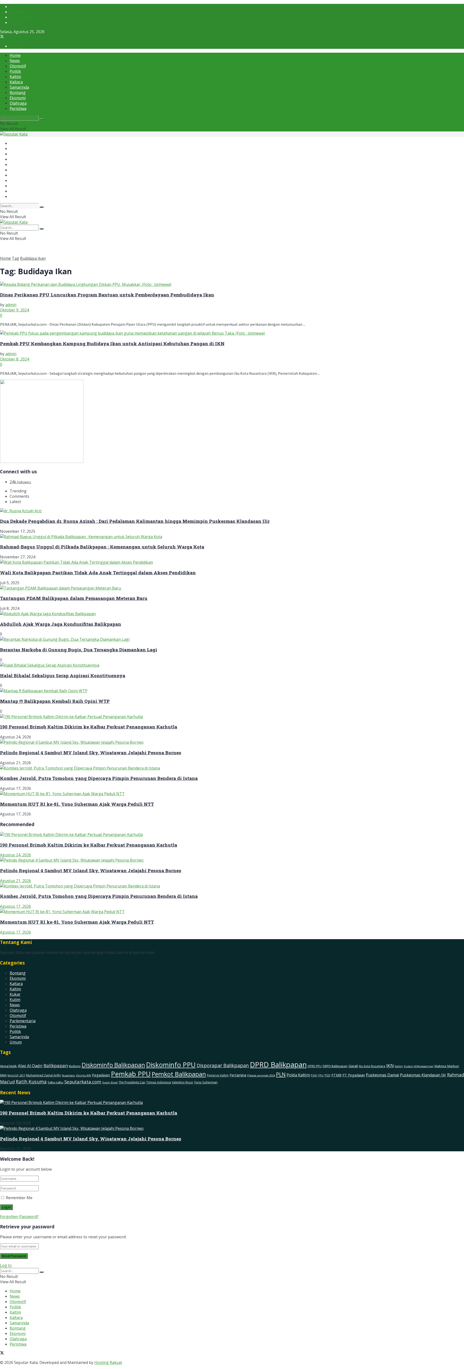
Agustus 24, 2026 (15, 854)
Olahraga (18, 103)
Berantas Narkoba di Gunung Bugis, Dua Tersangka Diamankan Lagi (78, 650)
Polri (314, 1075)
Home (15, 55)
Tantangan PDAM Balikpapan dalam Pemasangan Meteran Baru (73, 598)
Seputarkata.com (82, 1082)
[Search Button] (42, 119)
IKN (390, 1065)
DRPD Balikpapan (335, 1066)
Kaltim (15, 76)
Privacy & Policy (23, 17)
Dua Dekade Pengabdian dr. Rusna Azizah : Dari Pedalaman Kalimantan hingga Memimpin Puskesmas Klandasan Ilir (135, 521)
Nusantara (68, 1075)
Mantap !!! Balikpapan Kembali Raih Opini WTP (55, 701)
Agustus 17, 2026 (15, 906)
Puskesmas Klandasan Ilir (423, 1075)
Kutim (15, 999)
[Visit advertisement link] (41, 461)
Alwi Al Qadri (30, 1065)
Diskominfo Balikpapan (113, 1065)
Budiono (75, 1066)
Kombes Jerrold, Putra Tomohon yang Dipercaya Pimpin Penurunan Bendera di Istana (99, 778)
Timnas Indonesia (158, 1082)
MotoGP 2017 (16, 1075)
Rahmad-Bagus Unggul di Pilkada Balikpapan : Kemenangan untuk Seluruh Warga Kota (102, 547)
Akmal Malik (8, 1066)
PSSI (327, 1075)
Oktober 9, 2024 (14, 310)
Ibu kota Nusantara (372, 1066)
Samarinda (19, 87)
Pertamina (238, 1075)
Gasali (353, 1066)
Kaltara (16, 82)
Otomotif (18, 66)
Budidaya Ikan (33, 258)
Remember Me (19, 1197)
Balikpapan (56, 1065)
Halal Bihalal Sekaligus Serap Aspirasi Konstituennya (62, 675)
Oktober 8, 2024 (14, 359)
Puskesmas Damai (382, 1075)
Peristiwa (18, 108)
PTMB (336, 1075)
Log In (6, 1265)
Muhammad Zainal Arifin (43, 1075)
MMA (3, 1075)
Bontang (18, 92)
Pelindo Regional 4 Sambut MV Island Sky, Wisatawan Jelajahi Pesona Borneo (90, 752)
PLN (281, 1074)
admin (10, 304)
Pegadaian (101, 1075)
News (15, 60)
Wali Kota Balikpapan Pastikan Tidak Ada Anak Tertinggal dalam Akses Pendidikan (98, 572)
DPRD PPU (315, 1066)
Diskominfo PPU (171, 1064)
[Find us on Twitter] (2, 37)
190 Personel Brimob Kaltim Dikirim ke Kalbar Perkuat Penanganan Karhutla (88, 727)
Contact (17, 22)
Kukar (15, 994)
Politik (15, 71)
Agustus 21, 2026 (15, 880)
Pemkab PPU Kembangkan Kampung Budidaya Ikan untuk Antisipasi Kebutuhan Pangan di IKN (112, 343)
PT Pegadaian (353, 1075)
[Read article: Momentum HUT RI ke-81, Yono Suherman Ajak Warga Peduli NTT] (232, 911)
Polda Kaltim (298, 1075)
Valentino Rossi (182, 1082)
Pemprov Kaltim (218, 1075)
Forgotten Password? (19, 1216)
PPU (321, 1075)
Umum (16, 1042)
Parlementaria (23, 1020)
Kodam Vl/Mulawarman (419, 1066)
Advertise (18, 11)
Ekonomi (18, 98)
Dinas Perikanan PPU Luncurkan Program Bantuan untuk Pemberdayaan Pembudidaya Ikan (107, 295)
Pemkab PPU (131, 1073)
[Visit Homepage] (14, 134)
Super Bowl (110, 1082)
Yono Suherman (206, 1082)
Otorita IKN (83, 1075)
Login (15, 46)
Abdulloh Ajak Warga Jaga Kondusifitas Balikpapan (60, 624)
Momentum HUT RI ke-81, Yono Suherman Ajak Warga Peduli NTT (77, 804)
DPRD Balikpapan (278, 1064)
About (15, 6)
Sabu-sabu (55, 1082)
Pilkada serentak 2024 (261, 1075)
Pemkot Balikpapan (179, 1074)
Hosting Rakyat (108, 1362)
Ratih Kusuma (31, 1081)
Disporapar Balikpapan (223, 1065)
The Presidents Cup (132, 1082)
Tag (15, 258)
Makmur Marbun (447, 1066)
